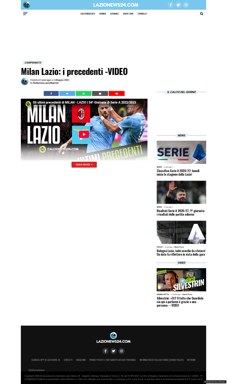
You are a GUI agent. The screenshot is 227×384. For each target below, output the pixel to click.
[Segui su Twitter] (113, 351)
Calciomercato (87, 13)
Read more (83, 164)
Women (102, 13)
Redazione (81, 359)
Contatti (68, 359)
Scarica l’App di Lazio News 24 (46, 359)
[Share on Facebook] (51, 93)
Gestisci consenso (36, 370)
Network (191, 359)
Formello (142, 13)
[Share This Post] (84, 93)
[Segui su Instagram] (121, 351)
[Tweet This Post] (67, 93)
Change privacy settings (214, 382)
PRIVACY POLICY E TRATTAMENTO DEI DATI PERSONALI (112, 359)
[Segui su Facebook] (105, 351)
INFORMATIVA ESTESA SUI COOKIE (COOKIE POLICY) (161, 359)
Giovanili (114, 13)
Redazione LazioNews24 (45, 83)
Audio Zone (128, 13)
